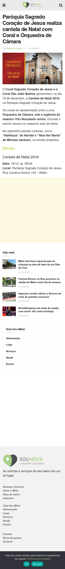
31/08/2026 (24, 272)
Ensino (10, 364)
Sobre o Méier (11, 490)
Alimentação (13, 338)
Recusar (37, 564)
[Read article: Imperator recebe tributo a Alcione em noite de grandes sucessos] (9, 296)
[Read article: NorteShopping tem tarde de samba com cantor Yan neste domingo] (9, 311)
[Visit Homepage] (32, 5)
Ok (26, 564)
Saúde (9, 357)
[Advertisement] (32, 210)
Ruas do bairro (11, 494)
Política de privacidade (38, 558)
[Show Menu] (4, 5)
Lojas (9, 344)
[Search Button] (60, 5)
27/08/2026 (24, 301)
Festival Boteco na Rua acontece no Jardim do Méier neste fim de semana (39, 280)
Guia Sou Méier (11, 505)
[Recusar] (60, 560)
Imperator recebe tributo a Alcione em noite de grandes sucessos (39, 295)
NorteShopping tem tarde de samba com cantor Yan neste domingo (38, 309)
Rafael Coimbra (14, 48)
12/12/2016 (33, 48)
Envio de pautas (12, 537)
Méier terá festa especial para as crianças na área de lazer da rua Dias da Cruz (39, 264)
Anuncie (7, 541)
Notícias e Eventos (13, 486)
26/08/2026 (24, 316)
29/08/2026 (24, 287)
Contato (7, 534)
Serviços (11, 351)
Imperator (8, 498)
